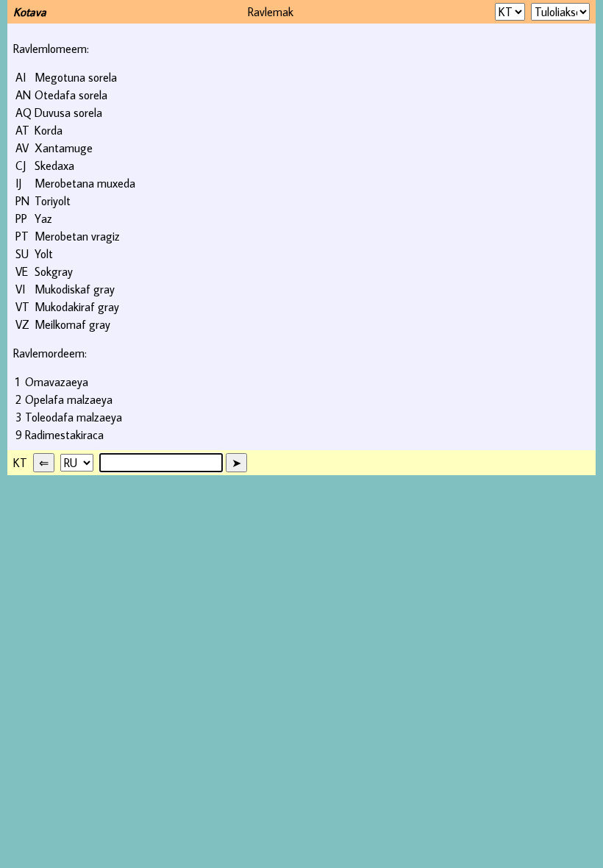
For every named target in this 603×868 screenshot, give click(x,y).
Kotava (29, 11)
